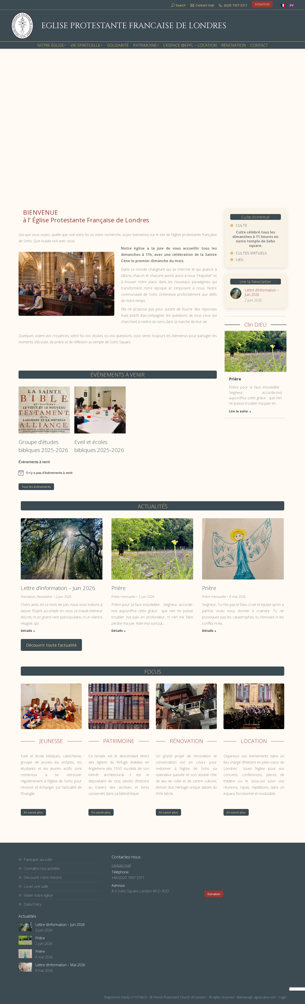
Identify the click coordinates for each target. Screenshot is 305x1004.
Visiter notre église (38, 895)
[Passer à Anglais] (291, 5)
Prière (235, 379)
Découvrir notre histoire (43, 877)
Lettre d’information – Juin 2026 (262, 292)
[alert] (118, 472)
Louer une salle (36, 886)
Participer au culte (38, 859)
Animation (28, 596)
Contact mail (205, 5)
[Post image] (235, 293)
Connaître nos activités (42, 868)
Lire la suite (238, 411)
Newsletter (44, 596)
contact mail (121, 865)
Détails (26, 631)
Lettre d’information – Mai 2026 (60, 965)
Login (282, 997)
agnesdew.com (265, 997)
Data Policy (33, 904)
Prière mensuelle (123, 596)
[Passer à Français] (283, 5)
